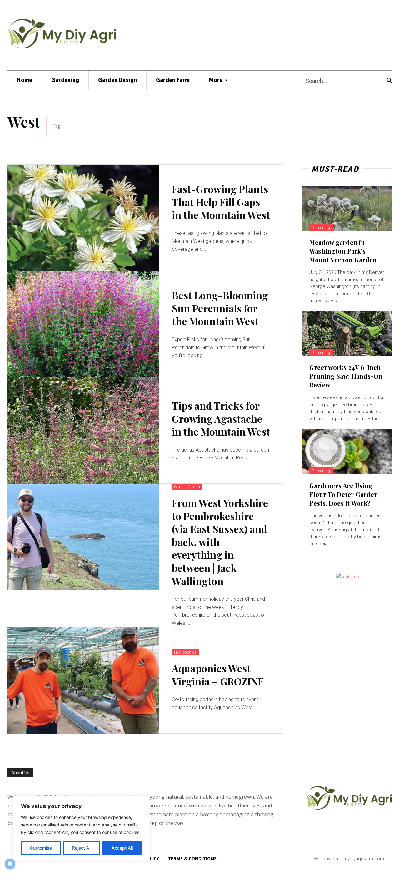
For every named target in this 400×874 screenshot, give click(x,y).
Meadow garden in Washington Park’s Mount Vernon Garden (343, 251)
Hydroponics (185, 652)
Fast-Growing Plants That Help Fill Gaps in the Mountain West (221, 201)
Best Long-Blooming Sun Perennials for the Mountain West (220, 308)
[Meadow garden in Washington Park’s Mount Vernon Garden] (347, 208)
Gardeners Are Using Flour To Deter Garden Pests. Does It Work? (343, 494)
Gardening (321, 227)
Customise (41, 848)
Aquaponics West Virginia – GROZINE (218, 674)
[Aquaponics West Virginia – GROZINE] (83, 680)
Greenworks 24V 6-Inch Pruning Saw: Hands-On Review (345, 376)
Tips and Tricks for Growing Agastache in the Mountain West (221, 418)
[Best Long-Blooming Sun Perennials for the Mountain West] (83, 324)
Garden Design (187, 487)
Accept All (122, 848)
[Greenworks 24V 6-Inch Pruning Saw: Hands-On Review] (347, 333)
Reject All (81, 848)
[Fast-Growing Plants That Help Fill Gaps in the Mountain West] (83, 218)
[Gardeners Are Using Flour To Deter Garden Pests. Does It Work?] (347, 451)
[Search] (389, 80)
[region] (81, 828)
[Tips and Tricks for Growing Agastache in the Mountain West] (83, 430)
